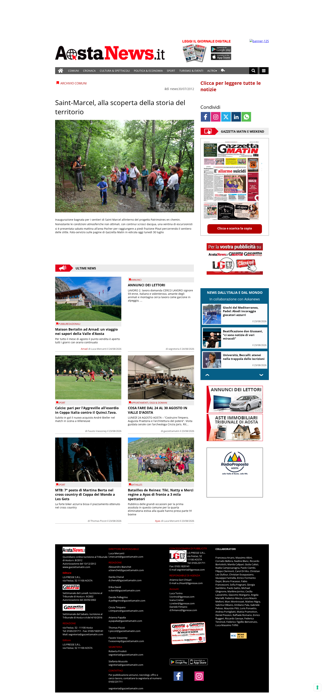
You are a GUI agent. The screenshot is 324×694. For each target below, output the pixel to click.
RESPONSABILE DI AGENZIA (185, 575)
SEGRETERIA (115, 647)
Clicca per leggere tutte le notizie (230, 86)
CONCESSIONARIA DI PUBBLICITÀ (188, 548)
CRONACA (89, 70)
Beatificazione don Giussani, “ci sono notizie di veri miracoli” (243, 334)
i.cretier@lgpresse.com (182, 603)
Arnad (84, 348)
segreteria (173, 348)
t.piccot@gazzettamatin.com (124, 631)
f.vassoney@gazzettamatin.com (126, 641)
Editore (67, 572)
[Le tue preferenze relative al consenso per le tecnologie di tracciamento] (317, 687)
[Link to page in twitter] (226, 117)
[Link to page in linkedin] (236, 117)
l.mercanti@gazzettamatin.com (126, 556)
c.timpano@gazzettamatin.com (126, 610)
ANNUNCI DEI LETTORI (146, 285)
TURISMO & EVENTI (191, 70)
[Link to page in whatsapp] (246, 117)
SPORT (171, 70)
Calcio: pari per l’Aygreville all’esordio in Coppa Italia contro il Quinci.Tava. (87, 410)
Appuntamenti (139, 402)
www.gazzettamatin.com (76, 567)
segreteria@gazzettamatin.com (85, 634)
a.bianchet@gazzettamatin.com (126, 570)
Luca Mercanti (99, 348)
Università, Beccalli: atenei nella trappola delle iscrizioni (244, 357)
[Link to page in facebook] (205, 117)
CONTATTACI (116, 670)
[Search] (253, 70)
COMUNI (73, 70)
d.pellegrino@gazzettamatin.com (127, 600)
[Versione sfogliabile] (195, 50)
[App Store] (221, 57)
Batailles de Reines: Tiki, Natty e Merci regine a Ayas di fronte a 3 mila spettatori (161, 494)
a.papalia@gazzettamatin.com (125, 621)
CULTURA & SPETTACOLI (115, 70)
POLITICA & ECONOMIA (148, 70)
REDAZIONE (69, 623)
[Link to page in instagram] (215, 117)
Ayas (157, 521)
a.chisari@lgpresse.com (190, 583)
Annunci (136, 279)
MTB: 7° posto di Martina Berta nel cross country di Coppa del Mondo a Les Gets (85, 494)
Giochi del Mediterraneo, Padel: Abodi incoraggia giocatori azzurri (240, 311)
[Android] (221, 49)
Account (174, 589)
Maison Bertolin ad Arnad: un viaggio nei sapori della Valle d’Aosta (86, 331)
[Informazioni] (223, 70)
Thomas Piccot (98, 521)
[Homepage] (60, 70)
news (174, 88)
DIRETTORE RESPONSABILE (124, 549)
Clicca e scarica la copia (234, 228)
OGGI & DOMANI (158, 402)
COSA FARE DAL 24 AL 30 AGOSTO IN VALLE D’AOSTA (157, 410)
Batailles (136, 484)
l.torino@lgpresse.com (182, 596)
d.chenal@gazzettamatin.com (125, 580)
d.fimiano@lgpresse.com (183, 610)
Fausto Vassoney (97, 431)
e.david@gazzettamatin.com (124, 590)
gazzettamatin (171, 431)
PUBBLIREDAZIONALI (69, 324)
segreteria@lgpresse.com (191, 569)
